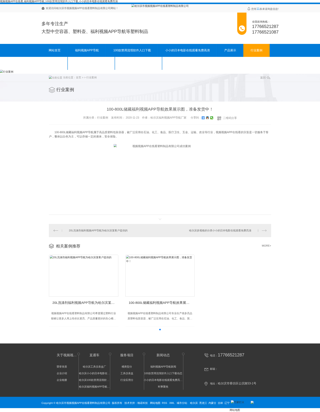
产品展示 (230, 50)
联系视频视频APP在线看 (138, 63)
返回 (263, 77)
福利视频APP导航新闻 (163, 366)
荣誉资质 (62, 366)
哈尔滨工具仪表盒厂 (94, 366)
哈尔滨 (194, 402)
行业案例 (256, 50)
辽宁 (227, 402)
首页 (78, 77)
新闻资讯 (55, 63)
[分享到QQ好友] (207, 117)
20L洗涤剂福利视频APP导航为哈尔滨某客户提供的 (98, 230)
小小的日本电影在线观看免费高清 (187, 50)
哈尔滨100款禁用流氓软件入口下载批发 (94, 379)
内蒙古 (212, 402)
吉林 (220, 402)
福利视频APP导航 (87, 50)
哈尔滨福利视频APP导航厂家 (168, 117)
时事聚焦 (163, 386)
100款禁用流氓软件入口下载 (132, 50)
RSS (165, 402)
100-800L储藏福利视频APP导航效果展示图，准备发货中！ (162, 303)
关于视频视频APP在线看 (91, 63)
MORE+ (266, 245)
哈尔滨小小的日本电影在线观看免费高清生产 (94, 373)
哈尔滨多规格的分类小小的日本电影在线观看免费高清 (220, 230)
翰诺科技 (142, 402)
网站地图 (155, 402)
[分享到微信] (211, 117)
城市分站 (182, 402)
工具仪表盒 (126, 373)
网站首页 (55, 50)
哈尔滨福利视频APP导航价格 (94, 386)
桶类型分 (127, 366)
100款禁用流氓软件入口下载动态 (163, 373)
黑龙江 (203, 402)
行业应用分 (126, 379)
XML (172, 402)
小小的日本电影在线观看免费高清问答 (163, 379)
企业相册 (62, 379)
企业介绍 (62, 373)
